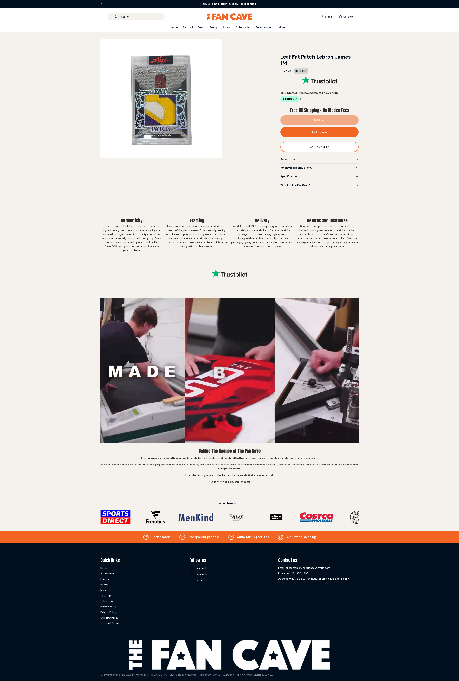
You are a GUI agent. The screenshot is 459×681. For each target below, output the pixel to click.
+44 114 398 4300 (298, 573)
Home (103, 568)
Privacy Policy (108, 606)
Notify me (319, 132)
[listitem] (281, 27)
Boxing (104, 584)
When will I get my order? (296, 167)
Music (103, 590)
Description (288, 159)
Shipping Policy (109, 617)
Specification (289, 176)
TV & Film (106, 595)
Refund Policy (108, 612)
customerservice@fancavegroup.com (308, 567)
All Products (107, 573)
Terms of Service (110, 623)
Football (105, 579)
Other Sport (107, 601)
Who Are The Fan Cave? (295, 185)
